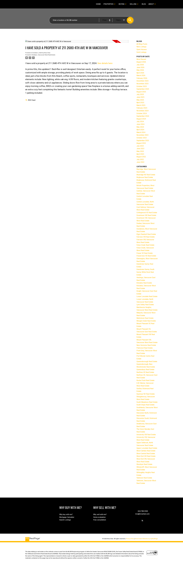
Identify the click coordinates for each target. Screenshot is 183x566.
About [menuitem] (151, 4)
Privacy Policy (130, 538)
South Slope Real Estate (145, 405)
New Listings (141, 47)
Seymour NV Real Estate (146, 394)
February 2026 (142, 78)
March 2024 (141, 132)
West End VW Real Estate (146, 456)
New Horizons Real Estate (146, 345)
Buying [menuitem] (121, 4)
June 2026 (140, 67)
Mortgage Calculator (66, 517)
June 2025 (140, 97)
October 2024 (142, 113)
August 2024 (141, 119)
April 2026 (140, 73)
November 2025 (142, 84)
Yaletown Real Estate (144, 478)
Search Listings (65, 520)
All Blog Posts (142, 44)
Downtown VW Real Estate (146, 215)
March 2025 (141, 105)
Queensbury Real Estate (145, 370)
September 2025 (143, 89)
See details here (104, 63)
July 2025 (140, 94)
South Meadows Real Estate (147, 402)
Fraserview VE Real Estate (146, 256)
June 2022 (140, 162)
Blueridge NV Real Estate (146, 175)
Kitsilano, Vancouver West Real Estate (43, 55)
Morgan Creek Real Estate (146, 321)
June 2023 (140, 149)
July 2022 (140, 159)
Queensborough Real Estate (147, 361)
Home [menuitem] (98, 4)
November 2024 (142, 111)
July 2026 (140, 65)
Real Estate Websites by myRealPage (146, 538)
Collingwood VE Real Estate (147, 213)
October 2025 (142, 86)
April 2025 (140, 103)
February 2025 (142, 108)
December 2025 (142, 81)
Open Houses (142, 49)
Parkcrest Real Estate (145, 348)
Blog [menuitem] (144, 4)
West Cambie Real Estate (146, 451)
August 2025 (141, 92)
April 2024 (140, 130)
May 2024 (140, 127)
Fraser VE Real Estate (145, 253)
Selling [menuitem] (133, 4)
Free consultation (99, 520)
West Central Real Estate (146, 454)
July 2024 (140, 121)
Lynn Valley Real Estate (145, 305)
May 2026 (140, 70)
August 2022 (141, 157)
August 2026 (141, 62)
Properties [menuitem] (108, 4)
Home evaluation (99, 517)
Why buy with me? (66, 514)
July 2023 (140, 146)
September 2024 (143, 116)
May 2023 (140, 151)
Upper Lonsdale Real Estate (147, 448)
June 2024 (140, 124)
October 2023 (142, 138)
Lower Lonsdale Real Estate (147, 296)
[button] (142, 520)
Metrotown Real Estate (145, 318)
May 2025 (140, 100)
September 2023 (143, 141)
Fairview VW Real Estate (146, 237)
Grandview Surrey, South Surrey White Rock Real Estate (145, 272)
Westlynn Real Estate (144, 464)
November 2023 (142, 135)
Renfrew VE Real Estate (145, 372)
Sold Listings (141, 52)
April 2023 (140, 154)
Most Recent (141, 59)
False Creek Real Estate (145, 245)
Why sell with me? (100, 514)
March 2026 (141, 75)
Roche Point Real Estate (145, 380)
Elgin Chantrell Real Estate (146, 234)
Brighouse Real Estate (145, 177)
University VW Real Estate (146, 435)
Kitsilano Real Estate (144, 283)
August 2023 (141, 143)
